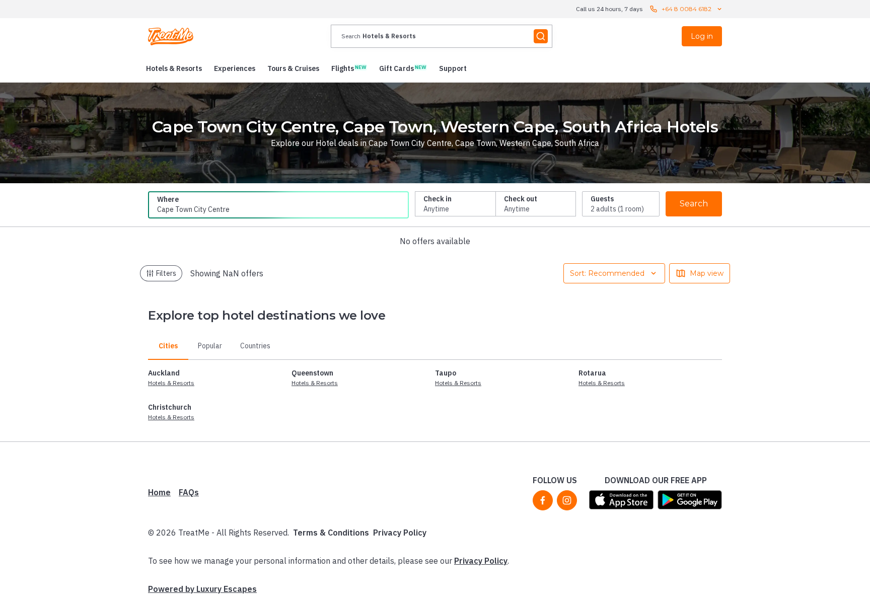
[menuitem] (174, 68)
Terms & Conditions (331, 532)
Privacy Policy (399, 532)
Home (159, 492)
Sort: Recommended (607, 273)
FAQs (189, 492)
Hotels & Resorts (171, 383)
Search (694, 203)
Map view (706, 273)
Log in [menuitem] (702, 36)
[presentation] (441, 36)
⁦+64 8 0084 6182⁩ (686, 9)
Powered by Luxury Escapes (202, 589)
